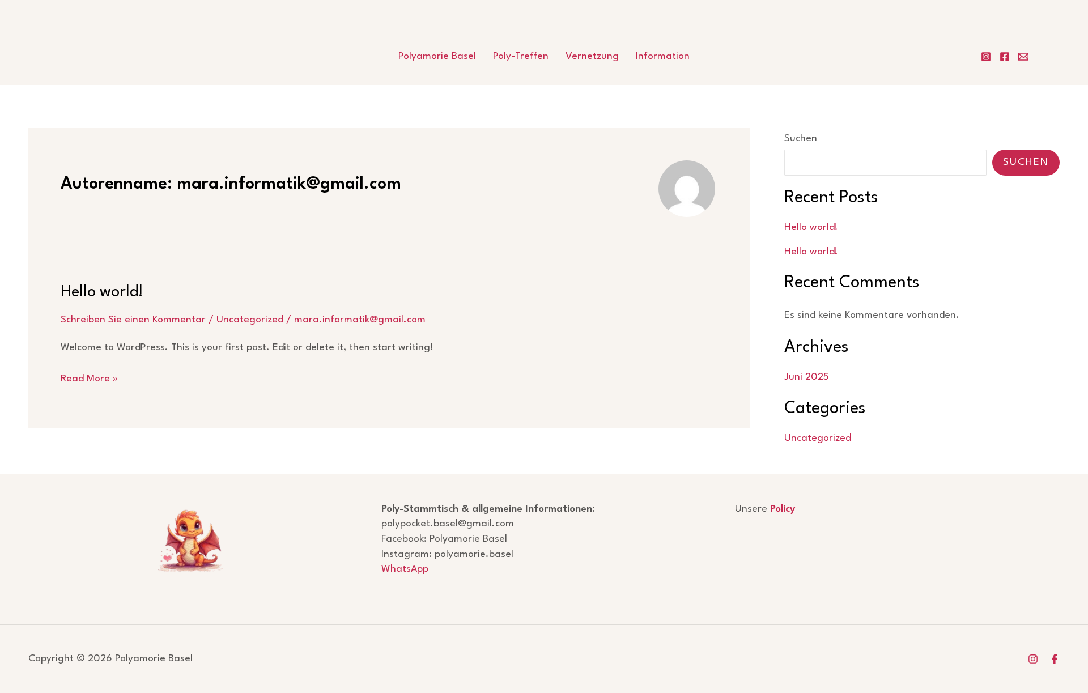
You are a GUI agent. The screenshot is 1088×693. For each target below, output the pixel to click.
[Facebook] (1005, 57)
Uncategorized (249, 320)
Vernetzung (592, 56)
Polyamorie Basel (437, 56)
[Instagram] (986, 57)
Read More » (89, 380)
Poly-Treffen (521, 56)
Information (663, 56)
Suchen (800, 138)
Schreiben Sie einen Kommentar (133, 320)
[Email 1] (1023, 57)
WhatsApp (404, 569)
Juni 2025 (806, 377)
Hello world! (102, 292)
